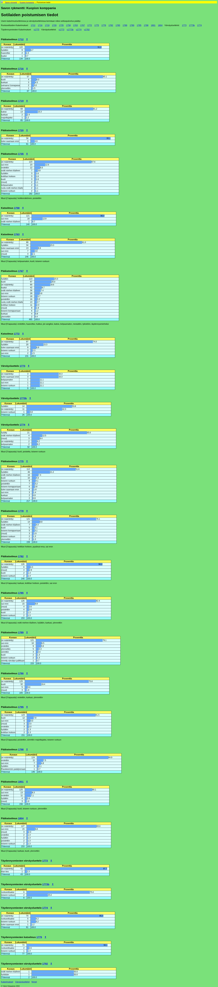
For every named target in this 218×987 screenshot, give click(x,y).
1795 (139, 25)
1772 (89, 25)
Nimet (34, 982)
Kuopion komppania (27, 2)
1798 (146, 25)
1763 (75, 25)
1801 (153, 25)
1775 (96, 25)
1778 (103, 25)
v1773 (61, 30)
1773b (192, 25)
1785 (118, 25)
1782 (110, 25)
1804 (160, 25)
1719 (47, 25)
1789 (125, 25)
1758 (68, 25)
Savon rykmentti (11, 2)
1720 (54, 25)
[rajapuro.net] (2, 2)
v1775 (36, 30)
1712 (33, 25)
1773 (184, 25)
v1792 (87, 30)
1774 (199, 25)
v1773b (70, 30)
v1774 (78, 30)
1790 (132, 25)
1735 (61, 25)
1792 (45, 963)
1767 (82, 25)
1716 (40, 25)
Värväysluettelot (22, 982)
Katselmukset (7, 982)
